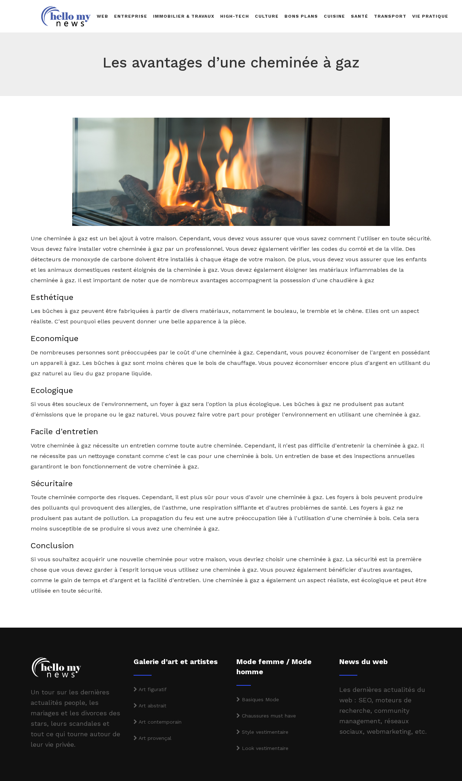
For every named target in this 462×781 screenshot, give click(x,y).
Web (102, 16)
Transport (390, 16)
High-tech (234, 16)
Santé (359, 16)
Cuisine (334, 16)
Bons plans (301, 16)
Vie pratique (430, 16)
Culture (267, 16)
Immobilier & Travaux (183, 16)
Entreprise (130, 16)
